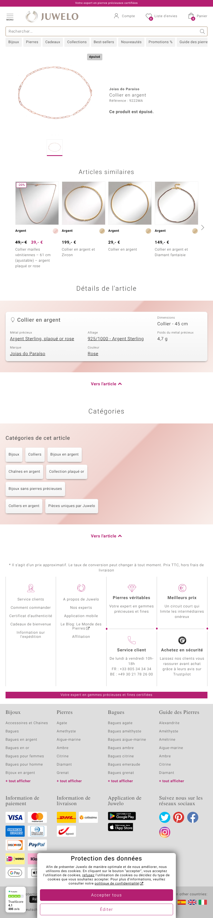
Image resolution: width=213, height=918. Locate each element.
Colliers (35, 454)
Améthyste (169, 731)
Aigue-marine (69, 739)
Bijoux (13, 42)
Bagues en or (17, 748)
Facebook (192, 817)
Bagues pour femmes (25, 756)
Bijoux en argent (64, 454)
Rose (93, 353)
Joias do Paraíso (27, 353)
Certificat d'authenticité (30, 616)
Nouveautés (131, 42)
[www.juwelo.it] (203, 902)
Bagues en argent (21, 739)
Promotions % (161, 42)
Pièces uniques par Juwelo (71, 506)
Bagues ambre (121, 748)
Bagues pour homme (24, 764)
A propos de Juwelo (81, 599)
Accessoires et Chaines (27, 723)
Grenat (63, 773)
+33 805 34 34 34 (135, 669)
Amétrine (167, 739)
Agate (62, 723)
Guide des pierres (194, 42)
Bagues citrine (121, 756)
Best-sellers (104, 42)
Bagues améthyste (124, 731)
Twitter (164, 817)
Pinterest (178, 817)
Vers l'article (103, 384)
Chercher (202, 31)
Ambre (63, 748)
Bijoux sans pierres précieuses (35, 488)
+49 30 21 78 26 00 (135, 674)
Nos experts (81, 607)
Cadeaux (52, 42)
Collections (77, 42)
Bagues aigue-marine (127, 739)
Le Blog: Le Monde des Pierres (81, 626)
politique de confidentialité (117, 883)
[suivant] (202, 227)
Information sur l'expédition (31, 634)
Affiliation (81, 636)
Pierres (32, 42)
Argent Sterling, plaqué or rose (42, 339)
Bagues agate (120, 723)
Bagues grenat (121, 773)
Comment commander (31, 607)
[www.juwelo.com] (192, 902)
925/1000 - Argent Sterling (116, 339)
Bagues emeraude (124, 764)
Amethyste (66, 731)
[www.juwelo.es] (182, 902)
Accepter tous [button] (106, 895)
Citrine (63, 756)
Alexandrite (169, 723)
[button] (10, 16)
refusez (88, 875)
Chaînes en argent (24, 471)
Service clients (30, 599)
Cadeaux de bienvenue (31, 624)
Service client (131, 650)
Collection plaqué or (66, 471)
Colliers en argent (24, 506)
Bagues (12, 731)
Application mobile (81, 616)
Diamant (64, 764)
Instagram (164, 832)
